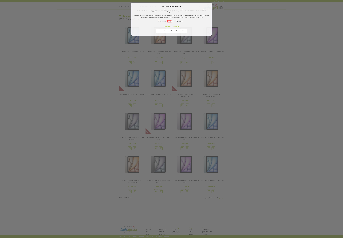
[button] (171, 26)
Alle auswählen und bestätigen (177, 31)
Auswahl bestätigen (162, 31)
